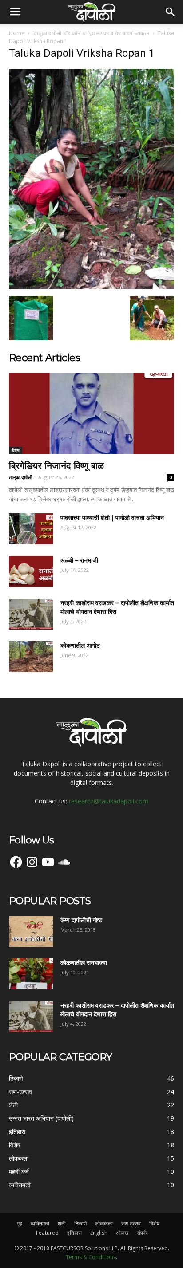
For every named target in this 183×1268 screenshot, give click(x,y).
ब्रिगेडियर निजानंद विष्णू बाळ (56, 465)
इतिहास (74, 1232)
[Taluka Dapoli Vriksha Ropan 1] (91, 286)
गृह (19, 1223)
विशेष (16, 450)
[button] (170, 12)
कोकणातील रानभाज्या (83, 963)
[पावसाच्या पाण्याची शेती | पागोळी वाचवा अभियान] (31, 528)
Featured (47, 1232)
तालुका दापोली (20, 477)
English (98, 1232)
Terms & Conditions (91, 1257)
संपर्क (142, 1232)
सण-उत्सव (131, 1223)
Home (16, 33)
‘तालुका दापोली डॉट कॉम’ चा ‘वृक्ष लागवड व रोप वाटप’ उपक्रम (91, 33)
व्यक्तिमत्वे (40, 1223)
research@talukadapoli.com (108, 801)
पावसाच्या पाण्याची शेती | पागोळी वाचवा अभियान (112, 518)
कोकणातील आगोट (80, 646)
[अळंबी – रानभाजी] (31, 571)
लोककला (104, 1223)
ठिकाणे (80, 1223)
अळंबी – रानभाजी (79, 560)
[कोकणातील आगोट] (31, 656)
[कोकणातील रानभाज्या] (31, 973)
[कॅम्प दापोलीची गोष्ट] (31, 931)
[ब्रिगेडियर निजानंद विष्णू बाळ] (91, 413)
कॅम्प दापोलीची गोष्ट (81, 920)
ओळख (122, 1232)
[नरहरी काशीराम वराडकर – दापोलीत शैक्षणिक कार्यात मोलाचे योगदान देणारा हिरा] (31, 614)
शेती (62, 1223)
